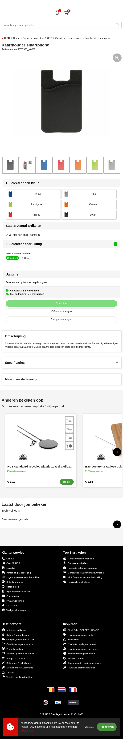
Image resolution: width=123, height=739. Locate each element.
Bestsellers (73, 639)
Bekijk (66, 481)
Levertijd (10, 568)
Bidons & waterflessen (17, 635)
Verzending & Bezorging (18, 572)
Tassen (10, 672)
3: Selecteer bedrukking (24, 244)
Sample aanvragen (61, 319)
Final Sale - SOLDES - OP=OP (83, 630)
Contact (10, 558)
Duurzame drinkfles (78, 563)
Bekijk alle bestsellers (79, 582)
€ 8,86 (89, 481)
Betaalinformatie (14, 582)
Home (16, 38)
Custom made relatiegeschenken (84, 663)
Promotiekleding (14, 649)
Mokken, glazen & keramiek (20, 653)
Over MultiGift (13, 563)
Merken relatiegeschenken (81, 653)
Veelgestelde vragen (16, 610)
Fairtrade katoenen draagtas (82, 568)
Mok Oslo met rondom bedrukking (85, 577)
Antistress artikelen (16, 630)
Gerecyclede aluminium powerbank (86, 572)
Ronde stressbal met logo (81, 558)
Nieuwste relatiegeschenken (82, 644)
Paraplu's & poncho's (17, 658)
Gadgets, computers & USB (37, 38)
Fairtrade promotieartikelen (81, 667)
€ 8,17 (11, 481)
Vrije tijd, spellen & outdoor (19, 677)
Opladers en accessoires (68, 38)
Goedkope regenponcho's (19, 644)
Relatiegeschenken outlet (81, 635)
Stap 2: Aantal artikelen (23, 225)
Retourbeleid (12, 586)
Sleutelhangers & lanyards (19, 667)
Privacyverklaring (15, 600)
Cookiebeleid (13, 596)
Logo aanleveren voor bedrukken (23, 577)
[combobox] (58, 25)
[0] (56, 13)
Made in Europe (76, 658)
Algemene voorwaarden (18, 591)
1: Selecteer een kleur (22, 183)
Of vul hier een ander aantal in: (23, 235)
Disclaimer (11, 605)
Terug (7, 37)
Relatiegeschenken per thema (83, 649)
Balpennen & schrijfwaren (19, 663)
